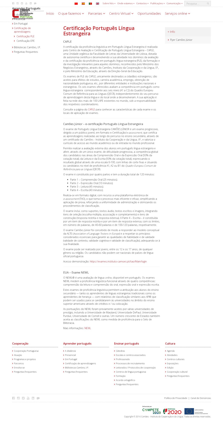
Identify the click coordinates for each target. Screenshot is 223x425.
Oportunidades (149, 13)
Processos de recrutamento (130, 363)
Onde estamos (125, 3)
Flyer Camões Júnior (181, 39)
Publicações (156, 3)
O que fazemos (70, 13)
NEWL (87, 328)
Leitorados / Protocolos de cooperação (136, 367)
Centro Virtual (120, 13)
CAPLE (92, 109)
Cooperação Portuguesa (26, 350)
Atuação (18, 355)
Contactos (141, 3)
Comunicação (174, 3)
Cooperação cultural (177, 371)
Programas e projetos (25, 359)
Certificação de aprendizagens (22, 29)
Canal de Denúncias (201, 398)
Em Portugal (21, 23)
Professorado (123, 359)
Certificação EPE (26, 40)
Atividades (172, 355)
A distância (20, 14)
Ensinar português (126, 343)
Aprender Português (26, 8)
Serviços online (176, 13)
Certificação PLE (25, 36)
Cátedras (120, 350)
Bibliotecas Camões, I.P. (27, 47)
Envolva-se (19, 367)
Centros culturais (175, 359)
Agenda (171, 350)
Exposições (172, 363)
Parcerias (95, 13)
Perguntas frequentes (26, 51)
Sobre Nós (108, 3)
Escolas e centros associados (130, 355)
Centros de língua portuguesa (131, 371)
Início (50, 13)
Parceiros (19, 363)
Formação (121, 376)
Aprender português (77, 343)
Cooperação (20, 343)
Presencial (19, 19)
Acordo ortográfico (125, 380)
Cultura (170, 343)
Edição (170, 367)
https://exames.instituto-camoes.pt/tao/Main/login (118, 261)
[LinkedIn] (34, 398)
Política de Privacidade (175, 398)
